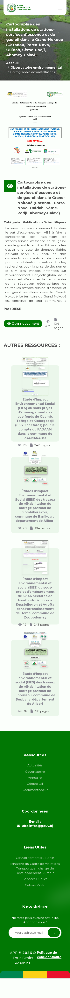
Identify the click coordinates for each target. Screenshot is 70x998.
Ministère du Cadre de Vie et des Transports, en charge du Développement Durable (35, 868)
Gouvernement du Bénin (35, 858)
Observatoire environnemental (36, 67)
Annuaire (35, 777)
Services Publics (35, 879)
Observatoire (35, 771)
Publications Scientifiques (44, 222)
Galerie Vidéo (35, 885)
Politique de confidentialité (49, 955)
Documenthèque (35, 790)
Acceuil (12, 63)
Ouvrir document (25, 323)
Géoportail (35, 783)
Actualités (34, 765)
